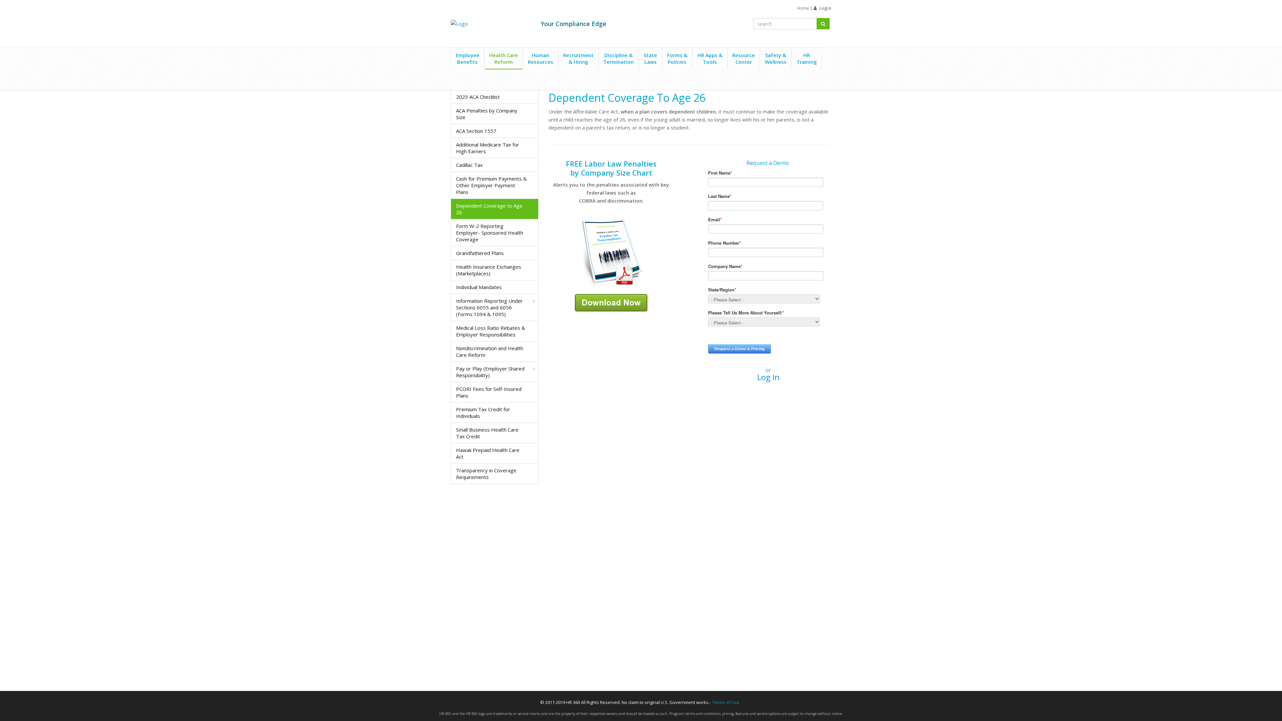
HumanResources (540, 58)
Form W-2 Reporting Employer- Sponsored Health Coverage (489, 233)
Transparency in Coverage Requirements (486, 473)
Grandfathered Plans (480, 253)
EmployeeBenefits (467, 58)
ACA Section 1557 (476, 131)
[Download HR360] (611, 302)
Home (803, 8)
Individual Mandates (479, 287)
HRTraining (807, 58)
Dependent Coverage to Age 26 (489, 209)
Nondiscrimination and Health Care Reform (489, 351)
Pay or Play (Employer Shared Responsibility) (490, 372)
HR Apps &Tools (709, 58)
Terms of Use (725, 702)
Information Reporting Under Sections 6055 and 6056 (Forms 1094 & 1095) (489, 307)
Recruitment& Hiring (578, 58)
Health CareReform (503, 58)
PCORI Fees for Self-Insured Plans (488, 392)
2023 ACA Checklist (478, 96)
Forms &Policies (677, 58)
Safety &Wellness (776, 58)
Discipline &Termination (618, 58)
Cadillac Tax (469, 165)
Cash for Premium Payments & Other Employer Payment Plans (491, 185)
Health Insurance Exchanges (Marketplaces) (488, 270)
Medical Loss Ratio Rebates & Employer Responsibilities (490, 331)
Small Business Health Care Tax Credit (487, 433)
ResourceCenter (743, 58)
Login (825, 8)
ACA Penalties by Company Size (486, 114)
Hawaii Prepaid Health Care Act (487, 453)
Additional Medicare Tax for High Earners (487, 148)
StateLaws (650, 58)
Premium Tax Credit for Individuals (483, 412)
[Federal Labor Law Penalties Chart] (611, 252)
